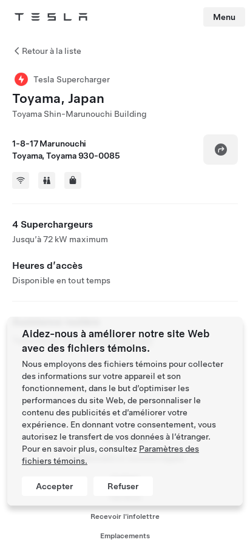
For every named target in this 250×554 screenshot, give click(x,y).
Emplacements (125, 536)
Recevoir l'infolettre (125, 516)
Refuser (123, 486)
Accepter (54, 486)
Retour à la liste (51, 51)
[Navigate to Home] (51, 17)
